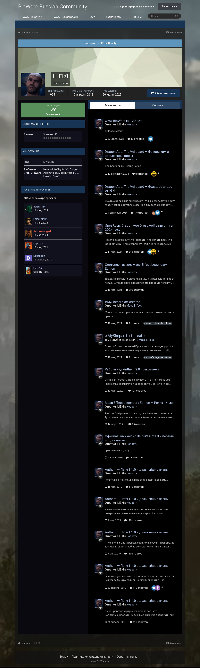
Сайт (92, 17)
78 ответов (136, 457)
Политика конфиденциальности (92, 656)
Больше (137, 17)
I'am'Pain (38, 268)
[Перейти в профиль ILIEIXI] (99, 123)
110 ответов (136, 486)
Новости (132, 124)
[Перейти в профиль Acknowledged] (28, 233)
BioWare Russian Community (52, 6)
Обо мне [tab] (157, 105)
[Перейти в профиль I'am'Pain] (28, 270)
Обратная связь (127, 656)
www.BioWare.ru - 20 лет (123, 121)
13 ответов (140, 212)
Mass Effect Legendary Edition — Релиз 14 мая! (140, 403)
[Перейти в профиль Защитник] (28, 209)
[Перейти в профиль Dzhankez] (28, 258)
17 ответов (137, 138)
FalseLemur (39, 218)
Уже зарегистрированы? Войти (133, 6)
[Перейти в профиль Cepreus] (28, 245)
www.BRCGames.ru (66, 17)
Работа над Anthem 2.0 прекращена (132, 369)
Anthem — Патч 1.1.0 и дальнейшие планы (137, 469)
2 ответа (133, 323)
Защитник (39, 206)
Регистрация (169, 6)
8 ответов (141, 173)
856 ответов (138, 424)
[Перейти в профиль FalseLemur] (28, 221)
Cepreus (38, 243)
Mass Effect (134, 305)
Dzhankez (39, 255)
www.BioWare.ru (33, 17)
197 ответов (138, 390)
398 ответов (136, 289)
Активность (113, 17)
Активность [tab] (112, 105)
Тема (63, 656)
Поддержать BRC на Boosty (100, 43)
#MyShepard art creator (122, 302)
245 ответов (136, 251)
